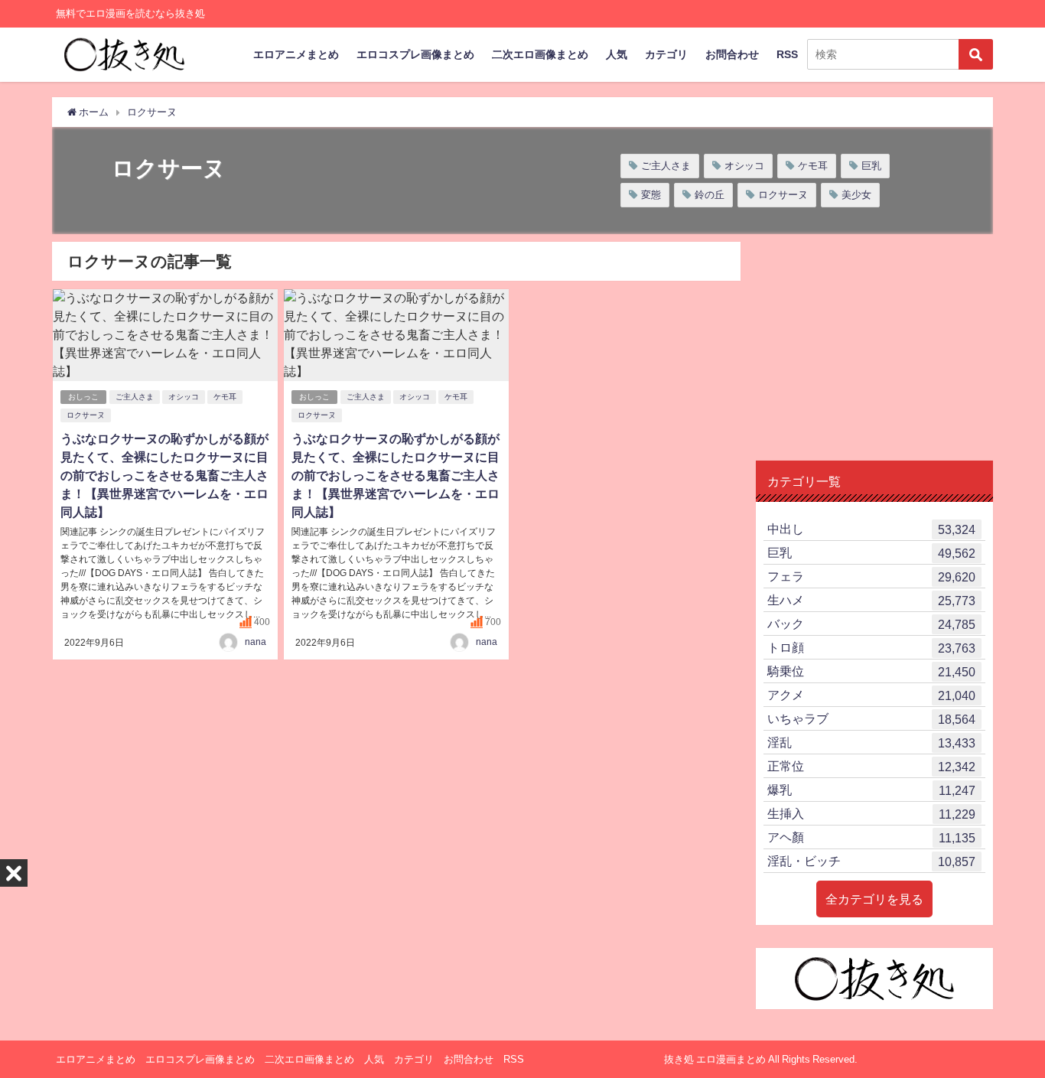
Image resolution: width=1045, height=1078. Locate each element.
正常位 (871, 766)
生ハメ (871, 600)
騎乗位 (871, 671)
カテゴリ (666, 54)
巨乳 (871, 166)
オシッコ (744, 166)
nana (255, 641)
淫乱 (871, 742)
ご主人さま (666, 166)
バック (871, 623)
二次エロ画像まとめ (540, 54)
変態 (651, 195)
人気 (616, 54)
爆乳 (871, 789)
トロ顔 (871, 647)
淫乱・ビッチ (871, 861)
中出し (871, 529)
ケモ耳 (813, 166)
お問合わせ (732, 54)
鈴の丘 (709, 195)
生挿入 (871, 813)
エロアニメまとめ (296, 54)
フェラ (871, 576)
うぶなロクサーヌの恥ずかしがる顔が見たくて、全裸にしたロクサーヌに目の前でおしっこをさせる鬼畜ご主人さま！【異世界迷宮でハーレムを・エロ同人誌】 (164, 475)
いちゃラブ (871, 718)
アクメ (871, 695)
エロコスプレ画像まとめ (415, 54)
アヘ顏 (871, 837)
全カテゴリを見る (874, 899)
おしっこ (83, 396)
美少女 (856, 195)
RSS (787, 54)
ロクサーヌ (783, 195)
